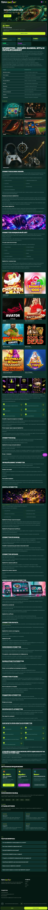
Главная (26, 881)
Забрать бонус (24, 33)
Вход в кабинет (4, 895)
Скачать (26, 885)
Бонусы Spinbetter (6, 504)
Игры (26, 883)
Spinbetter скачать (6, 624)
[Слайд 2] (24, 19)
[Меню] (45, 2)
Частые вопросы (4, 892)
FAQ (26, 886)
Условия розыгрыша (39, 784)
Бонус (45, 454)
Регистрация (8, 16)
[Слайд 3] (26, 19)
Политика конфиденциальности (7, 894)
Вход (12, 908)
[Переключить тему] (42, 2)
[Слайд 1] (22, 19)
